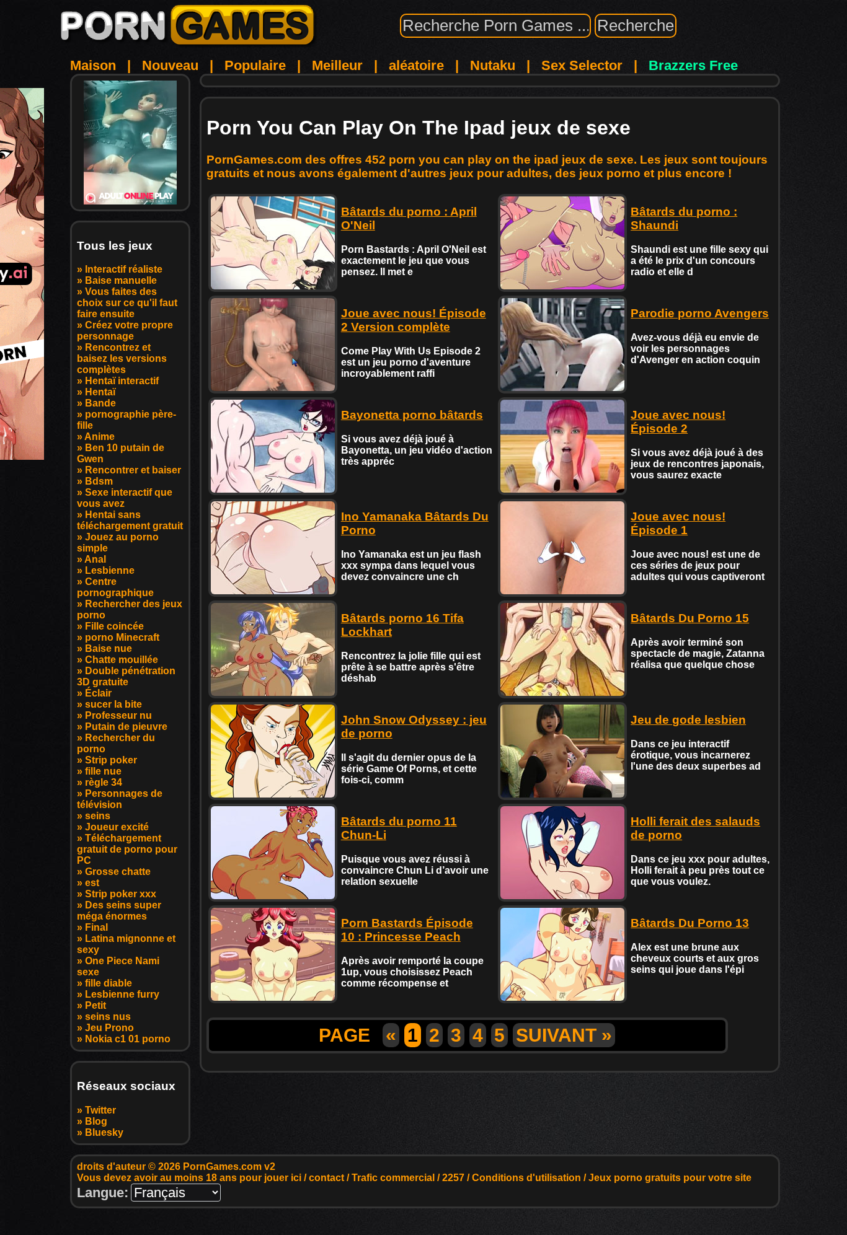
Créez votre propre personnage (125, 330)
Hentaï (100, 392)
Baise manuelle (121, 280)
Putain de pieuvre (126, 726)
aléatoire (416, 65)
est (92, 882)
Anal (95, 559)
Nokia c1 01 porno (128, 1039)
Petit (95, 1005)
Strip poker (111, 760)
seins (97, 816)
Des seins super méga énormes (119, 910)
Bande (100, 403)
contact (326, 1177)
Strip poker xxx (120, 894)
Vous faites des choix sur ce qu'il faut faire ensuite (127, 302)
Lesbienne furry (122, 994)
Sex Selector (582, 65)
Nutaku (492, 65)
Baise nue (108, 648)
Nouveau (170, 65)
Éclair (98, 693)
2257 (453, 1177)
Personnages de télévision (119, 799)
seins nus (108, 1016)
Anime (99, 436)
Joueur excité (117, 827)
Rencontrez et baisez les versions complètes (122, 358)
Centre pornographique (115, 587)
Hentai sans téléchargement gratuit (130, 520)
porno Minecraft (122, 637)
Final (96, 927)
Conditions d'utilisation (526, 1177)
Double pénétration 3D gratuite (126, 676)
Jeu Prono (109, 1027)
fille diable (108, 983)
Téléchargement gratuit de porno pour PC (127, 849)
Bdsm (99, 481)
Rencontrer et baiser (133, 470)
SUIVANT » (564, 1035)
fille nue (103, 771)
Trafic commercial (393, 1177)
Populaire (255, 65)
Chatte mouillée (121, 659)
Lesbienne (110, 570)
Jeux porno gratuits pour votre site (670, 1177)
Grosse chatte (118, 871)
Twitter (100, 1110)
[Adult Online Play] (130, 142)
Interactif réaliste (123, 269)
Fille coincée (114, 626)
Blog (96, 1121)
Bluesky (104, 1132)
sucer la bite (113, 704)
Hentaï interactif (122, 381)
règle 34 (103, 782)
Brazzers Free (693, 65)
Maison (93, 65)
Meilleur (337, 65)
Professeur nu (118, 715)
